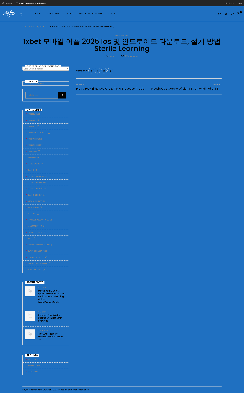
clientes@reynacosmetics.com (32, 3)
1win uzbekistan (35, 145)
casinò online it (35, 195)
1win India (32, 126)
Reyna (111, 56)
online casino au (35, 232)
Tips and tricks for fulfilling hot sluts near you (51, 336)
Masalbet (32, 213)
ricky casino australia (38, 245)
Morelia (9, 3)
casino (31, 170)
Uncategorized (38, 26)
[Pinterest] (110, 70)
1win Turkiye (33, 139)
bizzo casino (34, 164)
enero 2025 (33, 371)
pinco (30, 238)
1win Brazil (33, 120)
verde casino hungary (38, 263)
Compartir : (82, 70)
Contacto (230, 3)
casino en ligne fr (36, 176)
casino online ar (35, 189)
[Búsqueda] (62, 95)
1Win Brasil (33, 114)
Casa (24, 26)
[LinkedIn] (104, 70)
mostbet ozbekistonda (38, 220)
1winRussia (32, 151)
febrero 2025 (34, 365)
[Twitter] (97, 70)
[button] (238, 14)
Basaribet (32, 157)
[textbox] (46, 69)
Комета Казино (35, 269)
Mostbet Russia (35, 226)
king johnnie (33, 207)
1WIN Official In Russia (37, 132)
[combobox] (46, 69)
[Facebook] (91, 70)
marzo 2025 (33, 359)
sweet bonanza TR (36, 251)
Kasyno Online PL (35, 201)
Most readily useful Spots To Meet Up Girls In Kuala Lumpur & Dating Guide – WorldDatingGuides (51, 296)
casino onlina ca (36, 182)
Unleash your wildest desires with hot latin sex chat (50, 318)
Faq (240, 3)
